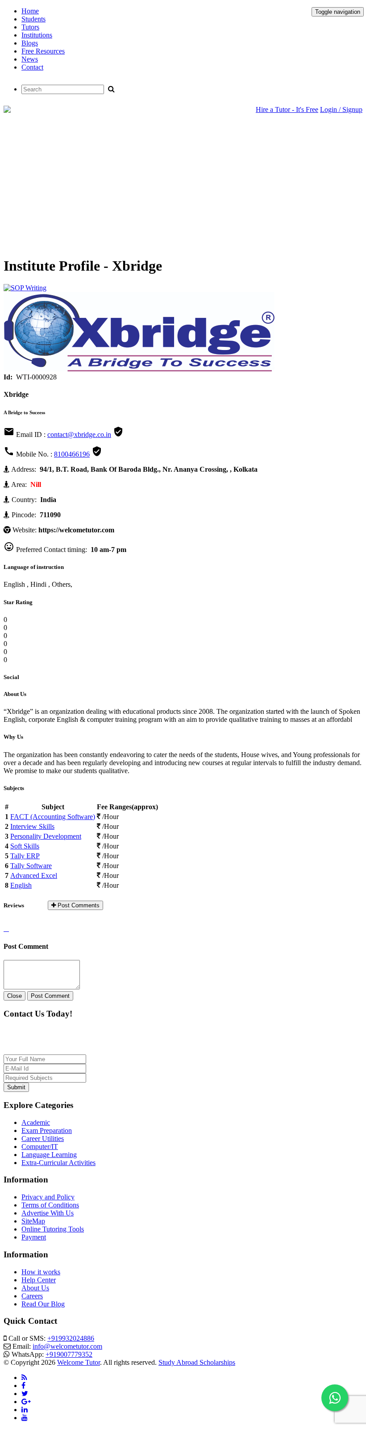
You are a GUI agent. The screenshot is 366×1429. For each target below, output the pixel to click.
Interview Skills (32, 826)
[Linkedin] (24, 1409)
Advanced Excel (33, 875)
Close (14, 995)
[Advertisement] (183, 186)
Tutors (30, 27)
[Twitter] (24, 1393)
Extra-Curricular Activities (58, 1162)
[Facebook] (23, 1385)
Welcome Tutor (78, 1362)
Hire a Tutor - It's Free (287, 109)
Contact (32, 67)
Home (30, 11)
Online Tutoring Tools (52, 1229)
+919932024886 (70, 1338)
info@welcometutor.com (67, 1346)
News (29, 59)
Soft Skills (24, 846)
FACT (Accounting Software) (52, 816)
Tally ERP (25, 856)
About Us (35, 1288)
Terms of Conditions (50, 1205)
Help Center (38, 1280)
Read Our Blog (43, 1304)
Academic (35, 1122)
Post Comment (50, 995)
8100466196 (72, 454)
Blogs (29, 43)
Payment (33, 1237)
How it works (40, 1272)
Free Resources (43, 51)
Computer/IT (39, 1146)
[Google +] (26, 1401)
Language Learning (49, 1154)
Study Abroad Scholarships (196, 1362)
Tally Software (31, 865)
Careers (32, 1296)
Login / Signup (341, 109)
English (21, 885)
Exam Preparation (46, 1130)
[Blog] (24, 1377)
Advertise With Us (47, 1213)
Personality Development (45, 836)
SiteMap (33, 1221)
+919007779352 (69, 1354)
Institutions (36, 35)
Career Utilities (42, 1138)
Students (33, 19)
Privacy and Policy (48, 1197)
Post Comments (78, 905)
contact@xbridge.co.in (79, 434)
